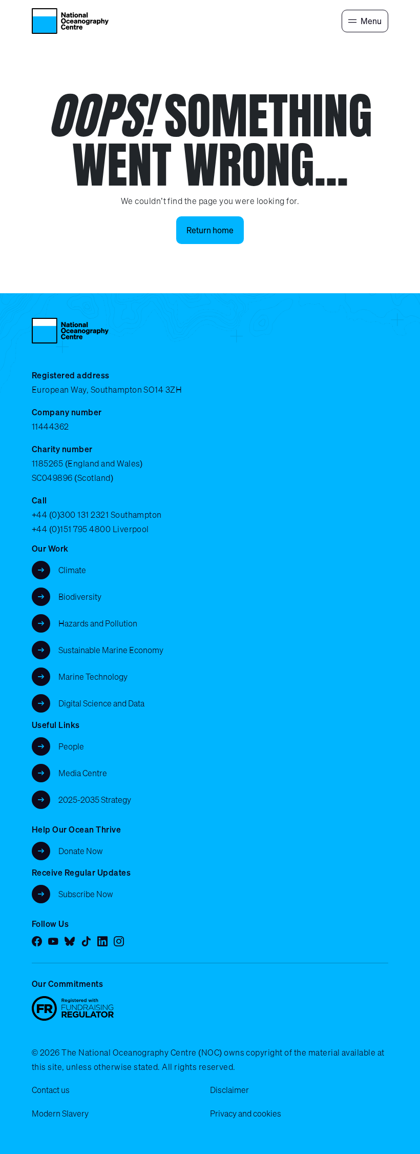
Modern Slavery (60, 1113)
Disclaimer (229, 1090)
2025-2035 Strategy (94, 799)
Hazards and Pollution (97, 623)
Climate (72, 570)
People (71, 746)
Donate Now (80, 851)
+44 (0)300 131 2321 (70, 514)
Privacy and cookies (245, 1113)
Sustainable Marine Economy (110, 650)
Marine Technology (93, 676)
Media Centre (82, 773)
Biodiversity (79, 596)
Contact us (51, 1090)
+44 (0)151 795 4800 (71, 529)
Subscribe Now (85, 894)
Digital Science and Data (101, 703)
